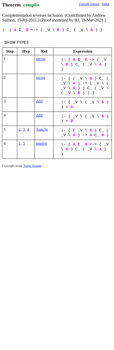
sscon (40, 59)
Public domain (32, 165)
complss (31, 4)
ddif (39, 101)
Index (105, 4)
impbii (41, 143)
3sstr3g (42, 129)
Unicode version (89, 4)
